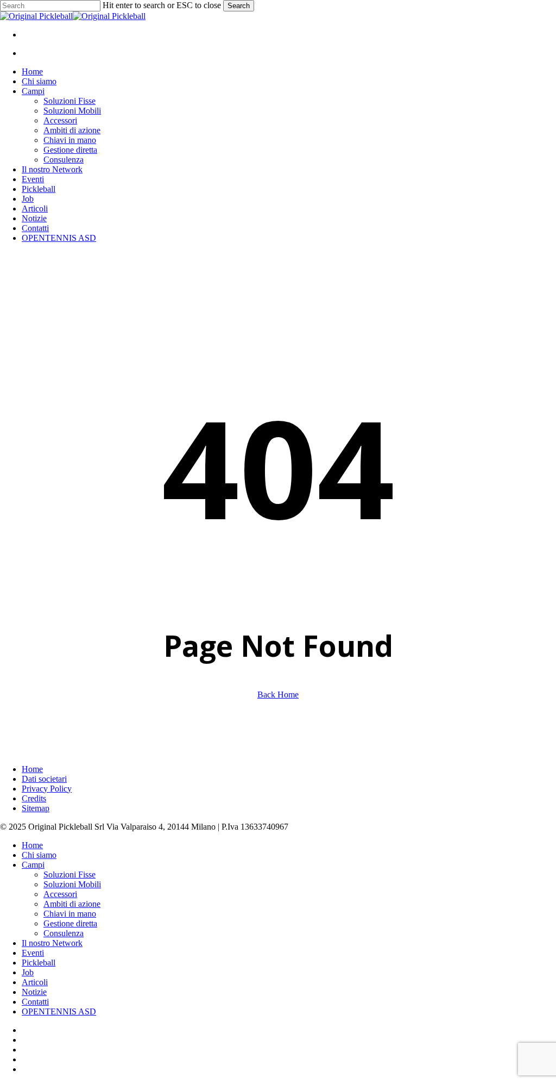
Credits (34, 798)
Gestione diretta (70, 923)
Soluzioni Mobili (72, 884)
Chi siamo (39, 855)
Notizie (34, 992)
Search (239, 6)
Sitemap (35, 808)
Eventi (33, 952)
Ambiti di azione (71, 903)
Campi (33, 864)
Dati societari (44, 778)
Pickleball (38, 962)
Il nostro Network (52, 943)
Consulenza (63, 933)
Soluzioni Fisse (69, 874)
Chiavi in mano (69, 913)
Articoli (35, 982)
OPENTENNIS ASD (59, 1011)
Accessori (60, 894)
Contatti (35, 1001)
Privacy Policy (47, 788)
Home (32, 769)
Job (28, 972)
